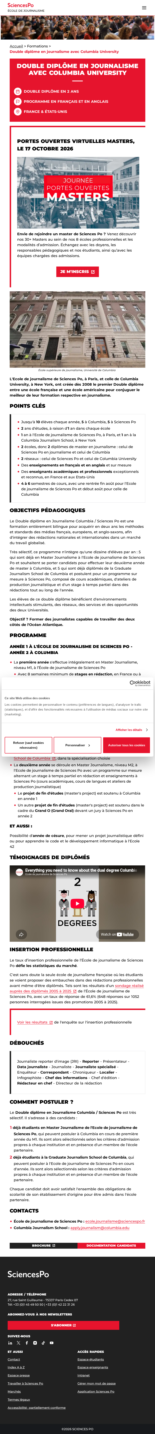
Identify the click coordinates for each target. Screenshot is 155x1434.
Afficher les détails (129, 730)
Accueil (16, 46)
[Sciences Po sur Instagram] (35, 1342)
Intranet (84, 1375)
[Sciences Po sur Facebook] (26, 1342)
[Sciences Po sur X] (18, 1342)
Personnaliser (75, 745)
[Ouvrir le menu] (144, 8)
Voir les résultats (32, 1022)
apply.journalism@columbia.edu (99, 1228)
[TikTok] (43, 1342)
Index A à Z (16, 1367)
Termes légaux (19, 1399)
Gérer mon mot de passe (97, 1383)
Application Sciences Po (96, 1391)
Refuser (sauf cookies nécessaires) (28, 745)
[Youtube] (51, 1342)
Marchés (14, 1391)
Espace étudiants (91, 1359)
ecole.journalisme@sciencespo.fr (115, 1221)
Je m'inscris (74, 271)
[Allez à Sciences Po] (28, 1276)
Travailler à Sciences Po (25, 1383)
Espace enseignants (93, 1367)
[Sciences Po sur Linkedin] (10, 1342)
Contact (14, 1359)
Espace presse (19, 1375)
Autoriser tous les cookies (126, 745)
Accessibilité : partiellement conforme (37, 1408)
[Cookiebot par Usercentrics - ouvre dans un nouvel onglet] (132, 683)
